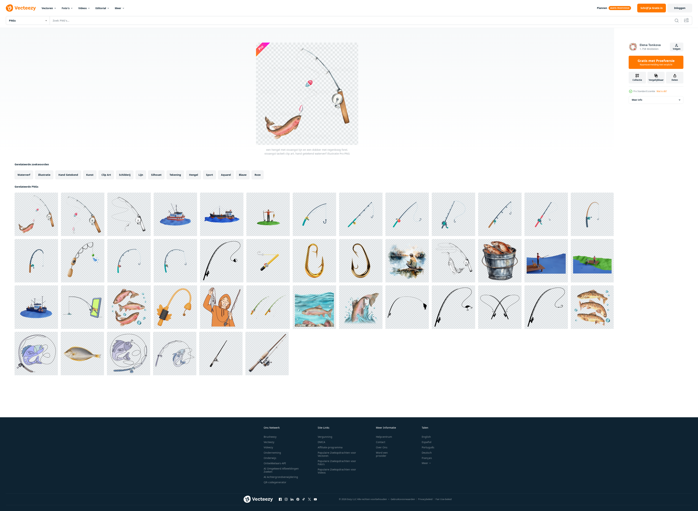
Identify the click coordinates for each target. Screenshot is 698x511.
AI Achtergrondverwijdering (281, 477)
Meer (118, 8)
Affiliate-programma (330, 447)
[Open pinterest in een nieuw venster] (297, 499)
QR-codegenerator (275, 482)
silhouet (156, 174)
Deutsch (427, 452)
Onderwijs (270, 458)
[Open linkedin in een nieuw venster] (292, 499)
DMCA (321, 442)
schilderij (124, 174)
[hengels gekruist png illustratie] (500, 307)
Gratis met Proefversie (656, 62)
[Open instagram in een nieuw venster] (286, 499)
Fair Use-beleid (444, 499)
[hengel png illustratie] (546, 307)
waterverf (24, 174)
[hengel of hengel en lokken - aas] (453, 307)
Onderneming (272, 452)
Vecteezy (269, 442)
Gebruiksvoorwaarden (403, 499)
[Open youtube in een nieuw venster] (315, 499)
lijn (141, 174)
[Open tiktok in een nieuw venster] (303, 499)
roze (258, 174)
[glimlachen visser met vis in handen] (221, 307)
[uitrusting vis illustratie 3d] (221, 353)
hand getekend (68, 174)
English (426, 436)
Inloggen (679, 8)
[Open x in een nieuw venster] (309, 499)
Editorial (100, 8)
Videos (82, 8)
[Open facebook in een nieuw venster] (280, 499)
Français (427, 458)
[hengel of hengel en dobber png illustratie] (221, 260)
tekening (175, 174)
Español (426, 442)
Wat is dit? (662, 91)
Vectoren (47, 8)
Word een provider (382, 454)
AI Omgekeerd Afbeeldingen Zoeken (281, 470)
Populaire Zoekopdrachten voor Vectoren (337, 454)
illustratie (44, 174)
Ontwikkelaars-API (275, 463)
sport (209, 174)
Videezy (268, 447)
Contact (380, 442)
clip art (106, 174)
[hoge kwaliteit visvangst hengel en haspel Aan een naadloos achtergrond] (267, 353)
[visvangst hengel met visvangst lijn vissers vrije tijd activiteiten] (314, 214)
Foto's (66, 8)
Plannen (602, 8)
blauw (243, 174)
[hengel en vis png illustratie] (407, 307)
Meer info (637, 99)
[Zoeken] (676, 20)
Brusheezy (270, 436)
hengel (193, 174)
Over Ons (381, 447)
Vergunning (325, 436)
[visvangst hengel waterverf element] (82, 260)
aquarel (226, 174)
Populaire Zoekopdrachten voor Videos (337, 471)
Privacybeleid (425, 499)
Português (428, 447)
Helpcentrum (384, 436)
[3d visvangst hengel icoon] (175, 307)
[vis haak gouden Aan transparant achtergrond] (314, 260)
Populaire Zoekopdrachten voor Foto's (337, 462)
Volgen (676, 48)
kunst (89, 174)
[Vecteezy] (21, 8)
